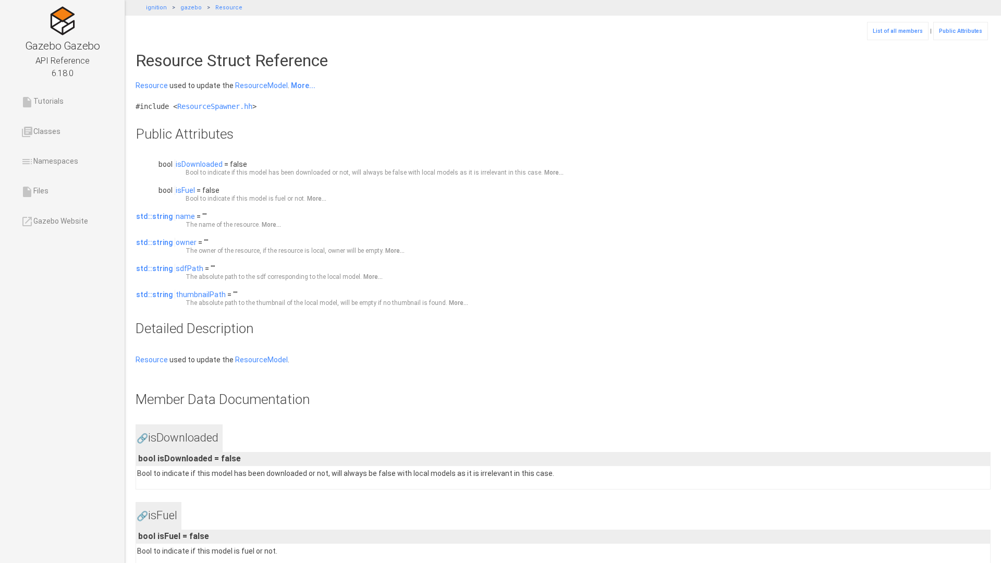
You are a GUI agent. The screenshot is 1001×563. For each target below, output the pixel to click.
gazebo (191, 7)
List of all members (898, 31)
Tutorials (42, 102)
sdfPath (189, 268)
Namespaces (49, 161)
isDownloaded (199, 164)
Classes (40, 132)
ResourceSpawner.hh (214, 106)
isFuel (185, 190)
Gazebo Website (54, 221)
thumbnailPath (201, 294)
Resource (228, 7)
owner (186, 242)
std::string (154, 216)
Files (34, 192)
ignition (156, 7)
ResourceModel (261, 85)
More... (303, 85)
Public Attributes (960, 31)
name (185, 216)
